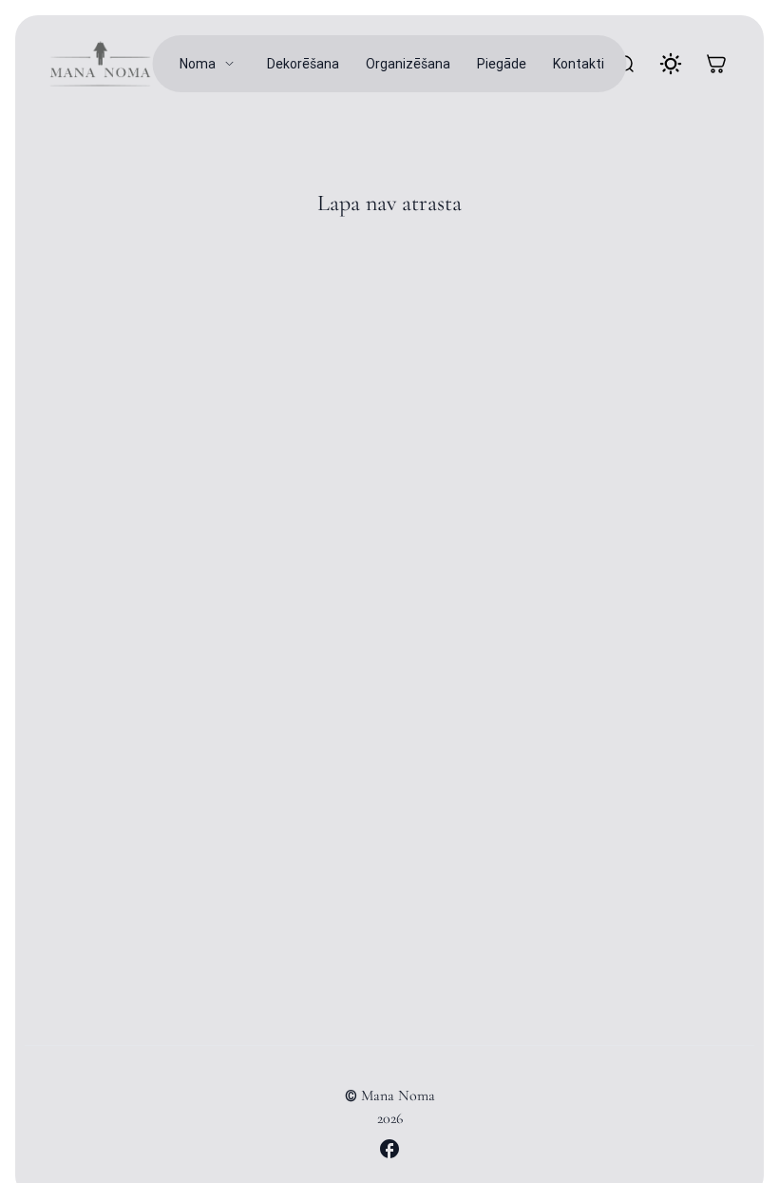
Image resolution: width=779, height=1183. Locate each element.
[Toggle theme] (671, 63)
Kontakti (578, 63)
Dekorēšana (303, 63)
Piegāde (501, 63)
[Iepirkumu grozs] (716, 63)
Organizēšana (408, 63)
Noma (198, 63)
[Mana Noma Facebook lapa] (389, 1148)
